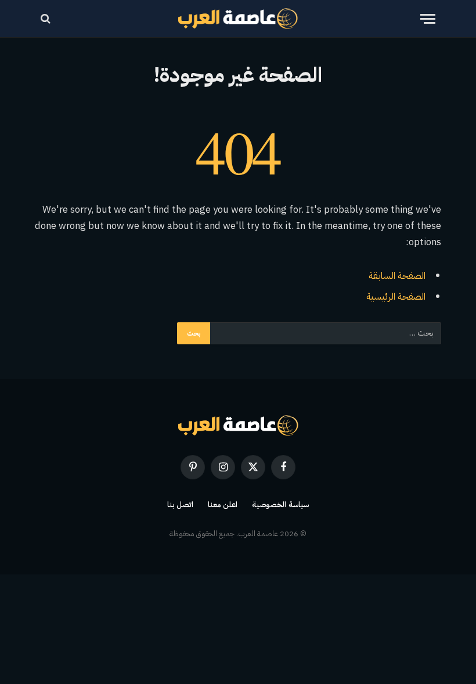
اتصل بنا (180, 504)
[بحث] (47, 19)
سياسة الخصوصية (280, 504)
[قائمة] (427, 19)
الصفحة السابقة (397, 275)
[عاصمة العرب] (238, 18)
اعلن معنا (223, 504)
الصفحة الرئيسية (395, 296)
